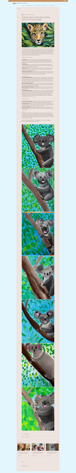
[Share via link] (28, 434)
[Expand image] (38, 146)
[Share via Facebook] (22, 434)
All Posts (18, 8)
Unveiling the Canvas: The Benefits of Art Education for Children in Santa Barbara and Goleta (23, 453)
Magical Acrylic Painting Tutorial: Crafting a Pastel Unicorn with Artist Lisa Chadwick (52, 453)
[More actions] (53, 14)
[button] (62, 1)
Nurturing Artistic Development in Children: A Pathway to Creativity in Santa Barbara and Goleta (38, 453)
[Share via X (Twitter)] (24, 434)
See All (58, 441)
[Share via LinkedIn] (26, 434)
